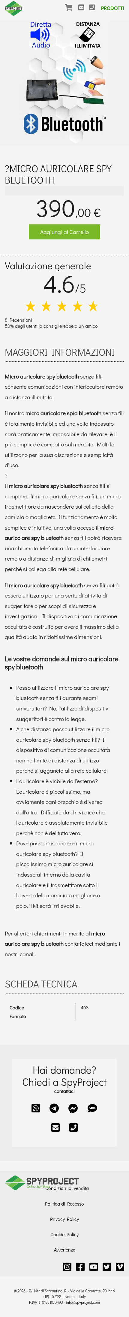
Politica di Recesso (64, 1203)
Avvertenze (64, 1249)
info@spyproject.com (83, 1302)
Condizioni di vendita (67, 1188)
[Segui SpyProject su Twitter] (107, 1267)
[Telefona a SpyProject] (94, 11)
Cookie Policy (64, 1234)
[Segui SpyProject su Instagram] (67, 1267)
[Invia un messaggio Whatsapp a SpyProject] (36, 1108)
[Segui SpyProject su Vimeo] (120, 1267)
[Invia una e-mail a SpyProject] (83, 11)
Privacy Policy (64, 1219)
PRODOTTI (112, 8)
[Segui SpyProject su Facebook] (80, 1267)
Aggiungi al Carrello (64, 232)
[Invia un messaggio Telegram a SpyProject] (54, 1108)
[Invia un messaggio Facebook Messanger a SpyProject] (73, 1108)
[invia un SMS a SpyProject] (92, 1108)
